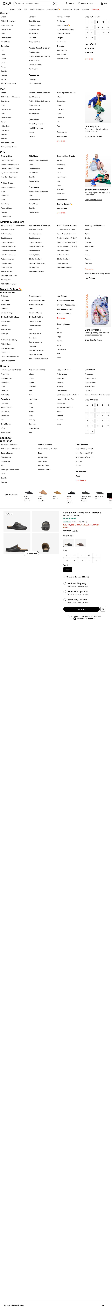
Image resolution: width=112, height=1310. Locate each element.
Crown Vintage (90, 382)
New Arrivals (61, 54)
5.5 (103, 22)
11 (108, 32)
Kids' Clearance (82, 444)
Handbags (32, 79)
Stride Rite (61, 193)
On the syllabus (93, 329)
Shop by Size (6, 156)
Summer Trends (62, 58)
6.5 (87, 27)
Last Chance (81, 480)
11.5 (87, 38)
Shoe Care (32, 338)
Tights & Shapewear (8, 360)
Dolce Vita (4, 390)
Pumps (3, 67)
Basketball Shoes (35, 234)
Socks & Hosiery (35, 83)
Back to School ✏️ (53, 9)
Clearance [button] (95, 9)
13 (97, 38)
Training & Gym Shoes (9, 275)
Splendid (60, 415)
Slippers (4, 75)
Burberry (60, 386)
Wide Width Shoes (7, 142)
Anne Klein (5, 374)
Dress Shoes (5, 42)
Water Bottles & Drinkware (38, 359)
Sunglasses (33, 346)
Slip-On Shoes (34, 181)
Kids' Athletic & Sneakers (67, 225)
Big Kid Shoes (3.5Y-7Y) (9, 173)
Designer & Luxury (35, 313)
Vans (30, 432)
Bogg (59, 336)
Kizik (30, 395)
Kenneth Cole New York (65, 399)
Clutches (4, 308)
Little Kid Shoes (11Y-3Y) (10, 168)
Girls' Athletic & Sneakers (66, 230)
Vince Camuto (6, 432)
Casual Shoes (6, 29)
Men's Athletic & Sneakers (39, 225)
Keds (30, 390)
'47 (58, 328)
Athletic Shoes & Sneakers (39, 48)
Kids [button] (25, 9)
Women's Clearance (9, 444)
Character (4, 195)
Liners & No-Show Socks (10, 356)
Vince (59, 424)
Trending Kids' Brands (66, 156)
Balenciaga (61, 378)
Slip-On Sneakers (35, 65)
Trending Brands (63, 324)
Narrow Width (90, 44)
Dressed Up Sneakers (36, 124)
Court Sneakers (34, 52)
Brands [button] (76, 9)
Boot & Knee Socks (8, 348)
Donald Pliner (61, 390)
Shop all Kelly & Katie (71, 515)
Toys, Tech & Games (36, 350)
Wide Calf (89, 52)
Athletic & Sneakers (8, 21)
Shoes (3, 16)
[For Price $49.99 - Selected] (68, 543)
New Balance (61, 177)
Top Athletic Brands (37, 369)
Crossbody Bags (6, 313)
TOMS (3, 428)
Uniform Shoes (6, 216)
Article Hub (61, 21)
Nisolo (59, 411)
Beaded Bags (5, 304)
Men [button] (19, 9)
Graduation (61, 46)
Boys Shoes (34, 187)
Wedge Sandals (34, 42)
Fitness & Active (35, 321)
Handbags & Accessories (10, 469)
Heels (3, 54)
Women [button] (12, 9)
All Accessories (35, 296)
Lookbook (85, 9)
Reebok (87, 259)
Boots (3, 105)
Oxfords (32, 136)
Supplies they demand (96, 189)
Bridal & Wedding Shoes (65, 29)
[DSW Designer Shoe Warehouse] (7, 3)
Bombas (60, 341)
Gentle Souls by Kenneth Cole (67, 395)
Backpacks (5, 300)
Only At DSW (90, 369)
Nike (58, 122)
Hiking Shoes (5, 126)
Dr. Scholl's (5, 395)
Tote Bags (4, 333)
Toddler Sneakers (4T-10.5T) (67, 238)
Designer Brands (63, 369)
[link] (29, 496)
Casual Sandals (34, 21)
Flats (2, 50)
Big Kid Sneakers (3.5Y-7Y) (67, 246)
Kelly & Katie (89, 386)
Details (65, 527)
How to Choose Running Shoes (97, 273)
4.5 (92, 22)
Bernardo (60, 382)
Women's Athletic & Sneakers (13, 225)
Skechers (60, 189)
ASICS (87, 234)
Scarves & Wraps (35, 333)
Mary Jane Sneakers (8, 255)
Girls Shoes (33, 156)
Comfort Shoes (6, 37)
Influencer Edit (62, 50)
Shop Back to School (93, 136)
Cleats (3, 200)
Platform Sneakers (7, 259)
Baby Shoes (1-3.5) (8, 160)
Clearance (89, 58)
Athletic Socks (6, 344)
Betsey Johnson (6, 378)
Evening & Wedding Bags (10, 317)
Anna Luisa (89, 374)
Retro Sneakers (6, 263)
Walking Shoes (34, 69)
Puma (59, 185)
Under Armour (34, 428)
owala (59, 357)
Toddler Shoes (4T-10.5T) (10, 164)
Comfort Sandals (35, 25)
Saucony (32, 420)
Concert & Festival (63, 33)
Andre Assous (62, 374)
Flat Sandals (33, 33)
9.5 (92, 32)
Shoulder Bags (6, 329)
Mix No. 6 (88, 390)
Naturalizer (5, 415)
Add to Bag (81, 609)
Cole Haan (60, 109)
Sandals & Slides (44, 469)
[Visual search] (54, 3)
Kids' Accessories (64, 313)
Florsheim (60, 118)
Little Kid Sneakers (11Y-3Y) (67, 242)
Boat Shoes (5, 101)
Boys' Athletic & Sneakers (66, 234)
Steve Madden (6, 424)
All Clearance (81, 471)
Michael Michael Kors (64, 407)
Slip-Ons (4, 138)
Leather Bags (5, 321)
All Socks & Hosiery (9, 339)
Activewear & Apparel (37, 300)
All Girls (78, 465)
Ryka (31, 415)
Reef (58, 126)
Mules (3, 63)
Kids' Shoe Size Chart (8, 177)
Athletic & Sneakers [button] (37, 9)
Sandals (4, 71)
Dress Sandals (34, 29)
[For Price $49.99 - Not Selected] (80, 543)
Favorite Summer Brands (11, 369)
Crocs (59, 113)
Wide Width (89, 48)
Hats (30, 329)
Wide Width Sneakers (8, 284)
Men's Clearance (45, 444)
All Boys (79, 461)
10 (97, 32)
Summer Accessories (65, 300)
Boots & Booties (7, 25)
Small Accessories (35, 342)
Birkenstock (61, 101)
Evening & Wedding (36, 317)
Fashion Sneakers (7, 242)
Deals (78, 476)
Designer (60, 37)
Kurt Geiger (61, 403)
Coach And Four (90, 378)
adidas (59, 97)
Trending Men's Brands (66, 92)
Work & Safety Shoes (8, 83)
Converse (60, 168)
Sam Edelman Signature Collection (97, 395)
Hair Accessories (35, 325)
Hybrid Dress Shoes (36, 128)
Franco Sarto (5, 399)
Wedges (3, 79)
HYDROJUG (61, 349)
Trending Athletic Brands (95, 225)
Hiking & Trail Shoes (8, 246)
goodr (59, 345)
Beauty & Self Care (36, 304)
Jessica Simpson (7, 407)
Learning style (92, 126)
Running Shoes (34, 60)
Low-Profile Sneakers (8, 250)
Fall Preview (61, 42)
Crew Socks (5, 352)
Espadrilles (5, 46)
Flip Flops (32, 37)
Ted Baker (60, 420)
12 (92, 38)
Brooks (59, 105)
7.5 (97, 27)
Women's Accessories (66, 305)
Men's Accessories (64, 309)
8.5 (108, 27)
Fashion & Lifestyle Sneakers (39, 56)
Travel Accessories (35, 354)
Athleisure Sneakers (8, 230)
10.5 (102, 32)
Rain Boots (5, 130)
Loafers (3, 58)
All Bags (4, 296)
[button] (103, 609)
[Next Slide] (109, 495)
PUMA (87, 255)
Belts (31, 308)
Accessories (62, 132)
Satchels (4, 325)
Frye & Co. (5, 403)
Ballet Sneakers (6, 234)
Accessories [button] (67, 9)
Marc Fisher (5, 411)
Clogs (3, 33)
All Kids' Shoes (7, 183)
